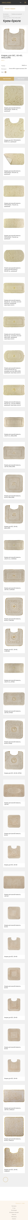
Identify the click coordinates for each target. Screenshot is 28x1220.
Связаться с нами (20, 1203)
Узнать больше (21, 78)
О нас (14, 1208)
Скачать (14, 1218)
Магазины (14, 1216)
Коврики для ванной (17, 14)
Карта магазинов (7, 78)
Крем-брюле (6, 15)
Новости (14, 1214)
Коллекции (6, 14)
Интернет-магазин (14, 1212)
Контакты (14, 1206)
